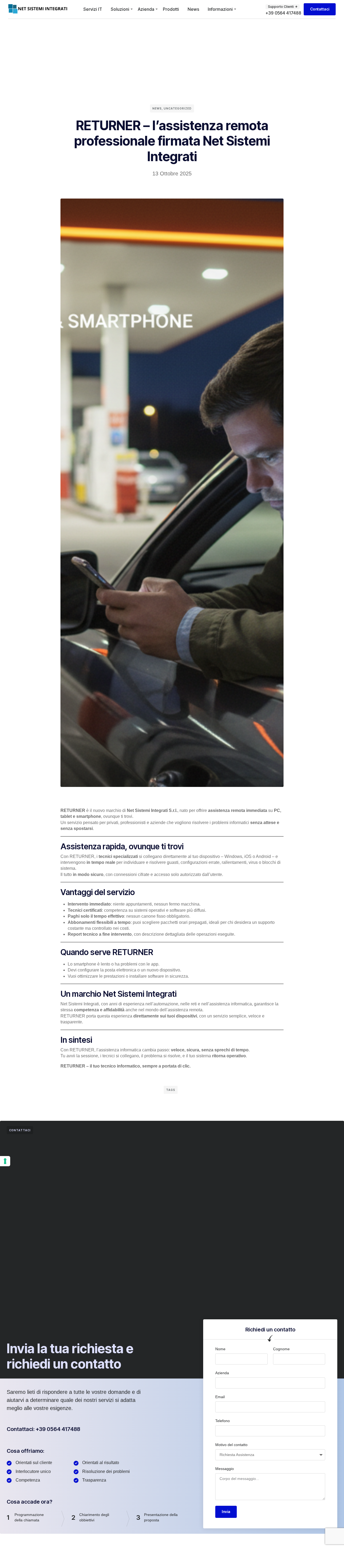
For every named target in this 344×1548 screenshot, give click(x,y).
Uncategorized (178, 108)
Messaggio (224, 1468)
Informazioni (220, 9)
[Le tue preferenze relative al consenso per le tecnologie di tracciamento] (5, 1161)
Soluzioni (120, 9)
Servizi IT (92, 9)
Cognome (281, 1349)
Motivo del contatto (231, 1445)
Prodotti (171, 9)
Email (220, 1397)
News (193, 9)
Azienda (146, 9)
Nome (220, 1349)
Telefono (222, 1421)
